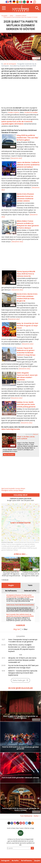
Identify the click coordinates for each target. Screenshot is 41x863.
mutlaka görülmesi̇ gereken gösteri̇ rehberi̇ (15, 546)
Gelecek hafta (30, 591)
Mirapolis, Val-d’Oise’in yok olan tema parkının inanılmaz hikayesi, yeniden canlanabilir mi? (22, 660)
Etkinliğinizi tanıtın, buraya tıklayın (12, 490)
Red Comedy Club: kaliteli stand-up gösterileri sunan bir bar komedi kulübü (20, 615)
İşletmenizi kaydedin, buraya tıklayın (13, 488)
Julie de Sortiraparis (9, 64)
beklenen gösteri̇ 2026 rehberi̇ (17, 548)
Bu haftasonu (11, 591)
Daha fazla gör (19, 680)
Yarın (30, 585)
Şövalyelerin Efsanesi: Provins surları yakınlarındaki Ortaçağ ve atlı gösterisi (20, 596)
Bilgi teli (17, 629)
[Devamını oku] (16, 158)
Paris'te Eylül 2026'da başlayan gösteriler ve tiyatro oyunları (20, 717)
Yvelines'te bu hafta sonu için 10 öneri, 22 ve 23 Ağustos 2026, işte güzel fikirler (30, 574)
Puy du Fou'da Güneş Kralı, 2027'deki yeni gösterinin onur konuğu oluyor (23, 666)
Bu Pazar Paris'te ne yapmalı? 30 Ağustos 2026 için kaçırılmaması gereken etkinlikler (11, 574)
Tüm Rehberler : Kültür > (30, 816)
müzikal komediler (31, 112)
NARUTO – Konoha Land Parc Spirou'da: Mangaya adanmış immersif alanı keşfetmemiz (22, 673)
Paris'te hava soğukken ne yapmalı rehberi (20, 544)
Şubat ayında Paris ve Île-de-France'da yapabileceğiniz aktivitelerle (16, 122)
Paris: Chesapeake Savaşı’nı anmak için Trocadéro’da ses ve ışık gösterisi (22, 640)
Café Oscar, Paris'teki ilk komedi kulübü (20, 605)
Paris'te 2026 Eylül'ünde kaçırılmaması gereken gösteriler (20, 748)
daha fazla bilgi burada (10, 429)
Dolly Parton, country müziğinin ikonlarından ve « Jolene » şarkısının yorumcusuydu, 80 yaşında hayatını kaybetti (21, 648)
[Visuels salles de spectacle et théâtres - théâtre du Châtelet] (20, 46)
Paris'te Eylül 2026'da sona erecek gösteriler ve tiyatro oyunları (20, 809)
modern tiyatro (13, 112)
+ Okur (24, 629)
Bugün (11, 585)
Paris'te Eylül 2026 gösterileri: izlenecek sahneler (20, 778)
